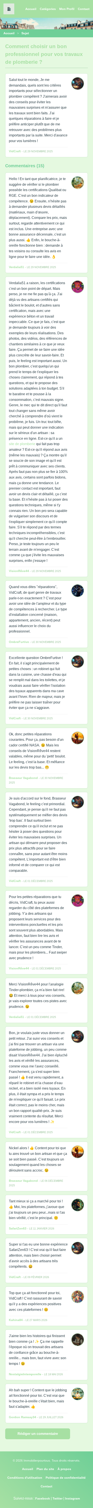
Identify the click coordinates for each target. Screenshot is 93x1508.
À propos (64, 1469)
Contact (84, 9)
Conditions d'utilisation (24, 1477)
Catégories (48, 9)
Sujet (25, 33)
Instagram (72, 1498)
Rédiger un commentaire (38, 1434)
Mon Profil (66, 9)
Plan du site (45, 1469)
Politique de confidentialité (66, 1477)
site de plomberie (22, 444)
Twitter (58, 1498)
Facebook (42, 1498)
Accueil (30, 9)
